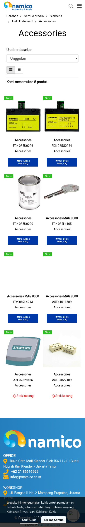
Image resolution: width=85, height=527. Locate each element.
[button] (69, 6)
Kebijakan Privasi (17, 511)
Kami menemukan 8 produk (27, 82)
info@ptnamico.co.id (25, 477)
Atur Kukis (29, 520)
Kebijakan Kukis (46, 511)
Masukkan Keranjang (24, 162)
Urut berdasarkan (21, 50)
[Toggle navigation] (79, 6)
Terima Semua (53, 520)
